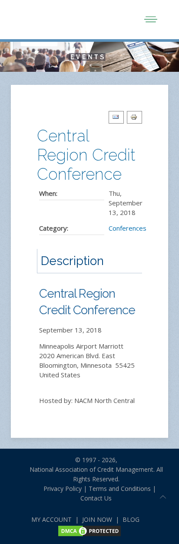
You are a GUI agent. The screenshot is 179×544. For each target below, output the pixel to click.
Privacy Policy (59, 488)
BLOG (131, 519)
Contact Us (96, 498)
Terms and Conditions (120, 488)
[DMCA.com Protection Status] (89, 530)
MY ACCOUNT (51, 519)
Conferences (127, 228)
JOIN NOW (97, 519)
